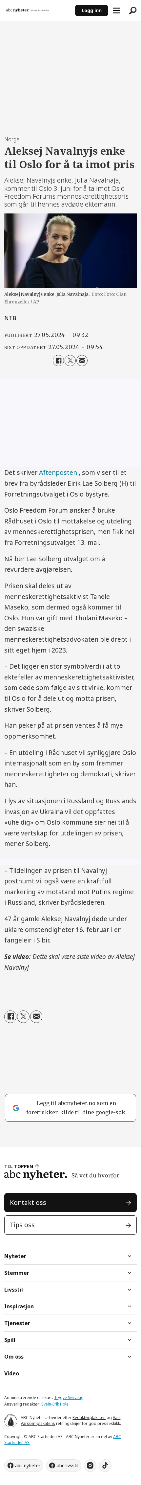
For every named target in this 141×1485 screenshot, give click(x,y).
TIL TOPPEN (18, 1166)
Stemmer (16, 1272)
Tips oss (22, 1225)
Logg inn (92, 10)
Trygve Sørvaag (69, 1397)
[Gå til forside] (37, 10)
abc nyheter (27, 1465)
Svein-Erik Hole (55, 1404)
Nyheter (15, 1256)
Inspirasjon (19, 1306)
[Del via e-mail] (82, 360)
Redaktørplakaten (89, 1417)
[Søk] (133, 10)
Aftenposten (58, 472)
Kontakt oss (28, 1202)
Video (11, 1373)
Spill (9, 1339)
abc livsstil (67, 1465)
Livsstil (13, 1289)
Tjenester (17, 1323)
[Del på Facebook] (58, 360)
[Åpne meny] (116, 10)
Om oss (14, 1356)
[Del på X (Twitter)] (70, 360)
